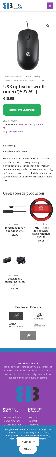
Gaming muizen (35, 124)
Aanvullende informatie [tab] (15, 151)
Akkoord (28, 449)
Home (6, 76)
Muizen (27, 76)
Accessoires (16, 76)
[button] (48, 26)
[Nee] (52, 441)
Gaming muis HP (15, 131)
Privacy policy (28, 442)
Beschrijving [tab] (9, 145)
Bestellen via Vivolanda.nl (22, 109)
